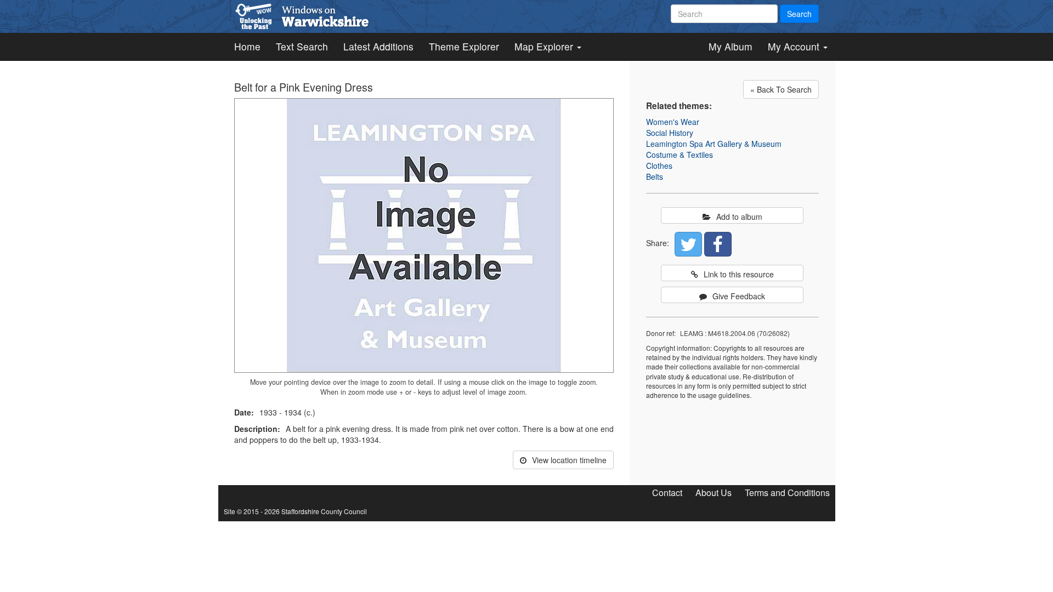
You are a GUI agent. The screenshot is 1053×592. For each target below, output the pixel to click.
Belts (654, 176)
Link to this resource (739, 274)
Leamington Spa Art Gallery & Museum (714, 143)
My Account (795, 46)
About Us (713, 492)
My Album (730, 46)
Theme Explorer (464, 46)
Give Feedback (738, 296)
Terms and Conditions (787, 492)
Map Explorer (545, 46)
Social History (669, 132)
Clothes (659, 165)
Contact (667, 492)
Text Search (302, 46)
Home (247, 46)
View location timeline (569, 459)
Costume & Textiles (679, 154)
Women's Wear (672, 121)
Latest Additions (378, 46)
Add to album (739, 216)
